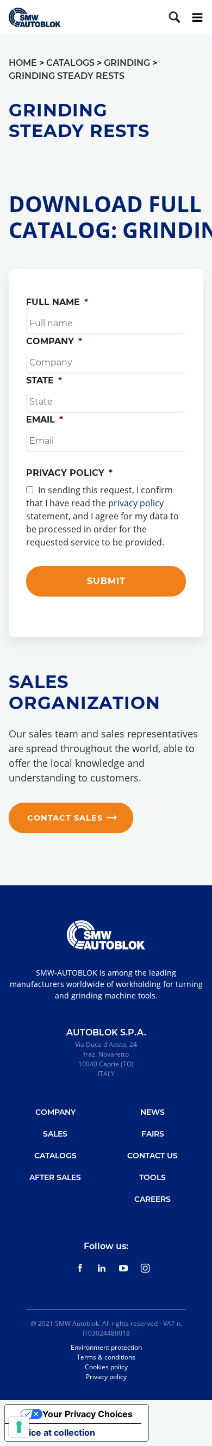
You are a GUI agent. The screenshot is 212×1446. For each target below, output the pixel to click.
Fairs (152, 1134)
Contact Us (152, 1155)
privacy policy (136, 503)
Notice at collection (54, 1432)
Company (54, 341)
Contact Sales (65, 818)
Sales (55, 1134)
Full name (57, 302)
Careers (152, 1199)
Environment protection (106, 1347)
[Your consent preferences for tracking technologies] (19, 1427)
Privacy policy (69, 473)
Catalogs (55, 1155)
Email (44, 419)
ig (145, 1268)
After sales (55, 1177)
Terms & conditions (106, 1357)
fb (80, 1268)
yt (123, 1268)
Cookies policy (106, 1367)
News (152, 1112)
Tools (152, 1177)
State (44, 380)
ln (101, 1268)
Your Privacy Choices (87, 1413)
